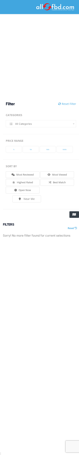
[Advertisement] (39, 58)
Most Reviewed (25, 174)
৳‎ (13, 149)
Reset (71, 228)
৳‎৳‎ (31, 149)
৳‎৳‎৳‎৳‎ (65, 149)
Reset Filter (68, 104)
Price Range (14, 141)
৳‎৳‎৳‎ (47, 149)
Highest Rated (24, 182)
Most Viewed (59, 174)
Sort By (11, 166)
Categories (14, 115)
